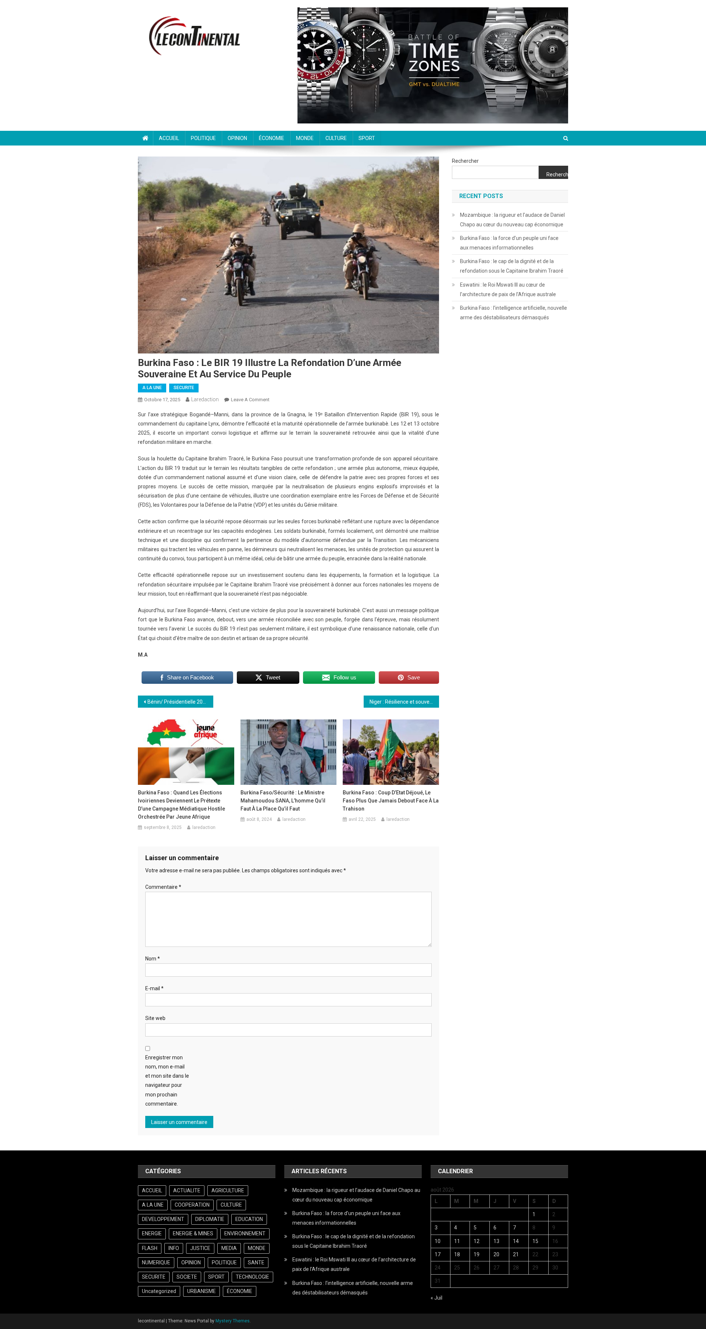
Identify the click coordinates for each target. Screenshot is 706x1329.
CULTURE (336, 138)
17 (438, 1254)
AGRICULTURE (227, 1190)
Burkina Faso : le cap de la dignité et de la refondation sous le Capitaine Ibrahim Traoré (511, 266)
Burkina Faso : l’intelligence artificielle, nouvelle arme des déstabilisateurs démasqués (513, 312)
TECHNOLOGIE (252, 1277)
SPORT (367, 138)
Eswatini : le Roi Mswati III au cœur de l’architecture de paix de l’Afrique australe (508, 289)
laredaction (205, 399)
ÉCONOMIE (271, 138)
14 (516, 1241)
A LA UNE (152, 387)
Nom (152, 959)
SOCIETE (186, 1277)
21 (516, 1254)
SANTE (256, 1262)
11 (457, 1241)
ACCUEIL (169, 138)
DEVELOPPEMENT (163, 1219)
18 (457, 1254)
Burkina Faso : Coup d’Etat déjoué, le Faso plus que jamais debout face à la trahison (391, 801)
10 (438, 1241)
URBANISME (201, 1291)
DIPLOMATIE (209, 1219)
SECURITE (184, 387)
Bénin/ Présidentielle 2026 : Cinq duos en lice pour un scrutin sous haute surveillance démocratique (180, 702)
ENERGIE (152, 1233)
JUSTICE (200, 1248)
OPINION (237, 138)
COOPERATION (192, 1205)
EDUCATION (249, 1219)
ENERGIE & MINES (193, 1233)
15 (535, 1241)
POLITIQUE (203, 138)
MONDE (305, 138)
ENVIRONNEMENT (244, 1233)
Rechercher (465, 161)
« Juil (436, 1298)
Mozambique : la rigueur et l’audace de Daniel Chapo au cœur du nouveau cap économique (512, 219)
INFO (173, 1248)
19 (476, 1254)
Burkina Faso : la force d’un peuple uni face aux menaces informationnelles (509, 243)
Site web (155, 1018)
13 (496, 1241)
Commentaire (163, 887)
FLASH (149, 1248)
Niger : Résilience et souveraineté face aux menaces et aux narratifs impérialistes (404, 702)
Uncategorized (159, 1291)
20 (496, 1254)
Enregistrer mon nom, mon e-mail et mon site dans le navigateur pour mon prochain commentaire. (167, 1081)
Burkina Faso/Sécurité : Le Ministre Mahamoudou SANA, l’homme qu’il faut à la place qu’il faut (282, 801)
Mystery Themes (232, 1320)
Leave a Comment (250, 399)
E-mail (154, 988)
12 (476, 1241)
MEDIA (229, 1248)
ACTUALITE (186, 1190)
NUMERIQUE (156, 1262)
